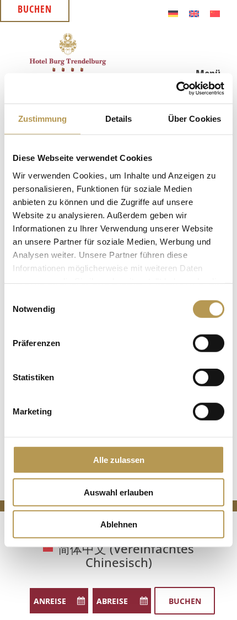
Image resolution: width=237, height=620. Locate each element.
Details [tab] (118, 118)
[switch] (208, 343)
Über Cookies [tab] (194, 118)
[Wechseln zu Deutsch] (173, 12)
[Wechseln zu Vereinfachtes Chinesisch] (214, 12)
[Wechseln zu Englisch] (194, 12)
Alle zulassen (118, 460)
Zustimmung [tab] (42, 118)
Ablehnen (118, 524)
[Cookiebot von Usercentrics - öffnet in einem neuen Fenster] (176, 88)
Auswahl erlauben (118, 492)
